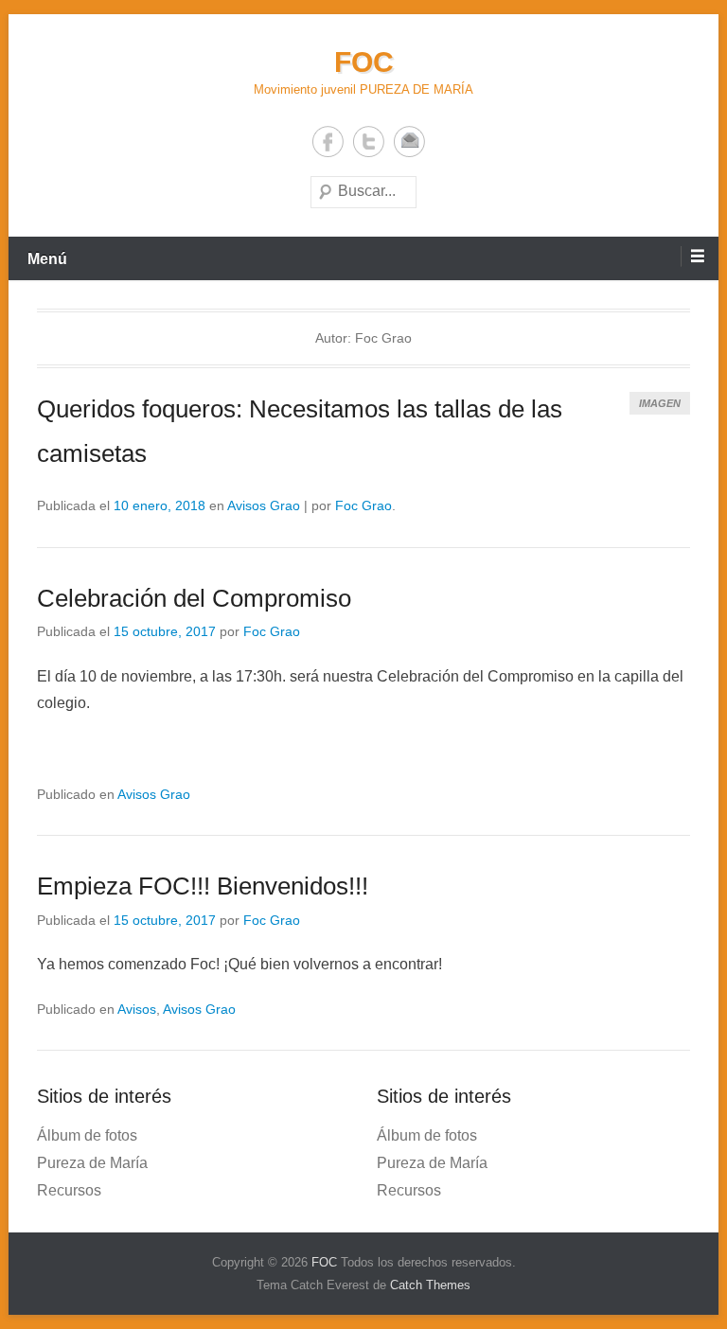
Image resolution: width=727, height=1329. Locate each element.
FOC (364, 62)
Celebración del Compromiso (194, 598)
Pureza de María (92, 1163)
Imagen (660, 403)
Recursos (69, 1190)
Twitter (368, 141)
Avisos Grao (263, 505)
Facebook (328, 141)
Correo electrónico (409, 141)
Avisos (136, 1009)
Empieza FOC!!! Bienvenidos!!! (202, 886)
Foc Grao (363, 505)
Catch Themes (430, 1285)
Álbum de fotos (87, 1135)
